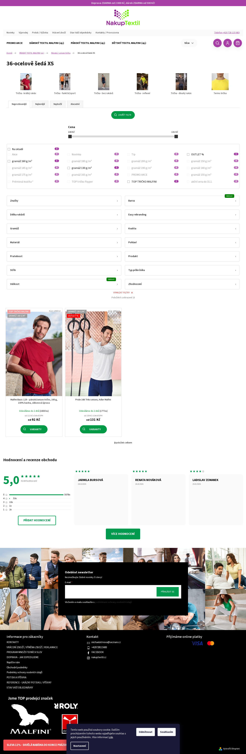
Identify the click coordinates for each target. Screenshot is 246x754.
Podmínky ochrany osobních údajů (24, 672)
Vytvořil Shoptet (231, 748)
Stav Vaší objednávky (80, 32)
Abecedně (75, 104)
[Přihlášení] (227, 43)
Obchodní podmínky (17, 667)
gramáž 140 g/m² (214, 168)
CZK (205, 43)
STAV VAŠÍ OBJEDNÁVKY (20, 687)
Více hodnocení (123, 534)
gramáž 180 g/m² (94, 161)
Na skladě (34, 149)
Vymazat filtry (121, 292)
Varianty (35, 429)
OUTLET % (214, 154)
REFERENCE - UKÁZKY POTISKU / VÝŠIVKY (29, 682)
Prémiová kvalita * (34, 181)
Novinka (94, 154)
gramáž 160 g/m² (34, 161)
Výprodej (23, 32)
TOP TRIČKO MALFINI (154, 181)
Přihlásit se (167, 592)
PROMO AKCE (154, 174)
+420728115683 (99, 647)
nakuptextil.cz (98, 657)
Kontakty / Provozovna (107, 32)
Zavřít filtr (124, 115)
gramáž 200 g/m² (154, 161)
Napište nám (13, 662)
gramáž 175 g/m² (34, 174)
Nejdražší (58, 104)
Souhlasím (166, 732)
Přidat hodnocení (37, 520)
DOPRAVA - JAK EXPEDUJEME (23, 657)
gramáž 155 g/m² (214, 174)
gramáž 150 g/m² (214, 161)
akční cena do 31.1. (214, 181)
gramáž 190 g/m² (154, 168)
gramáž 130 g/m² (94, 168)
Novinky (11, 32)
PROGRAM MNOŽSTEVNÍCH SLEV (24, 652)
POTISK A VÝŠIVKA (16, 677)
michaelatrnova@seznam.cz (106, 642)
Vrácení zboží (59, 32)
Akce (34, 154)
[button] (64, 200)
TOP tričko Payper (94, 181)
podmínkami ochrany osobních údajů (113, 602)
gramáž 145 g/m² (34, 168)
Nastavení (79, 746)
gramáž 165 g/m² (94, 174)
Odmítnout (145, 732)
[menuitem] (14, 43)
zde (111, 737)
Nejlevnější (40, 104)
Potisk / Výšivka (40, 32)
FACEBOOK (97, 652)
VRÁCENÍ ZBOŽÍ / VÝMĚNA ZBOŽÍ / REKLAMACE (32, 647)
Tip (154, 154)
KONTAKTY (13, 642)
